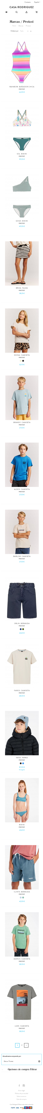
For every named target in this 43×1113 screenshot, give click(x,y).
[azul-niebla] (21, 897)
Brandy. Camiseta (21, 422)
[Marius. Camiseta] (22, 934)
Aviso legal (21, 1090)
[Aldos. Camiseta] (22, 465)
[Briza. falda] (22, 263)
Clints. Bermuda (22, 892)
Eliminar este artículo (39, 1061)
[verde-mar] (23, 897)
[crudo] (21, 361)
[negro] (23, 361)
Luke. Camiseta (22, 1026)
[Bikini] (22, 800)
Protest (22, 89)
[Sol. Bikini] (22, 129)
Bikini (22, 825)
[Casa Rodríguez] (21, 7)
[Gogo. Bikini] (22, 196)
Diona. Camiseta (22, 355)
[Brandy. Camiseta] (22, 397)
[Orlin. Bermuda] (22, 599)
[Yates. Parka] (22, 733)
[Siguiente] (26, 1045)
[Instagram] (24, 1086)
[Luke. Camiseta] (22, 1001)
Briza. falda (22, 288)
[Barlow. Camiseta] (22, 532)
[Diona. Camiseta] (22, 330)
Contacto (28, 2)
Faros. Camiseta (22, 690)
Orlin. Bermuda (22, 623)
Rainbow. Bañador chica (22, 87)
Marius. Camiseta (22, 959)
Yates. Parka (22, 758)
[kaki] (23, 629)
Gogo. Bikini (22, 221)
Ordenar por (14, 31)
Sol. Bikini (22, 154)
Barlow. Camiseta (22, 556)
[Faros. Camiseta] (22, 666)
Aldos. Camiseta (22, 489)
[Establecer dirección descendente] (31, 31)
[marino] (21, 629)
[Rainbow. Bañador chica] (22, 62)
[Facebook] (19, 1086)
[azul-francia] (23, 763)
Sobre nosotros (21, 1096)
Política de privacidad (21, 1093)
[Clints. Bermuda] (22, 867)
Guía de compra (21, 1099)
